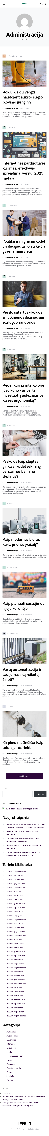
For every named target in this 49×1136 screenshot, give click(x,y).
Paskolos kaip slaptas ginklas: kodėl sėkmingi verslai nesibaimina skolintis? (22, 469)
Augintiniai (11, 1031)
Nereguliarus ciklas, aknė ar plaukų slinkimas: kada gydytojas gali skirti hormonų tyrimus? (26, 825)
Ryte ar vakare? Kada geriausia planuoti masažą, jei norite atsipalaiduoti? (23, 853)
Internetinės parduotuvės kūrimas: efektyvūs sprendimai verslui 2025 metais (24, 171)
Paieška (5, 788)
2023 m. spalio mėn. (15, 1007)
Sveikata (10, 1076)
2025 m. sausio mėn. (15, 947)
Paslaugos (11, 1064)
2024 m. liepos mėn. (15, 971)
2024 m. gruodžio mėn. (16, 951)
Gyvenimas (11, 1040)
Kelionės (6, 1093)
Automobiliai (12, 1036)
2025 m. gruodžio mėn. (16, 903)
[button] (45, 4)
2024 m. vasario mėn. (15, 991)
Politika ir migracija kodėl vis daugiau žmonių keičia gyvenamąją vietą (24, 246)
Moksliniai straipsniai (16, 1056)
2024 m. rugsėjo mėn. (15, 963)
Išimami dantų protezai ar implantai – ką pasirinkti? (24, 846)
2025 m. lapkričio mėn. (16, 907)
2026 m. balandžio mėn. (17, 887)
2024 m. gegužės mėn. (16, 979)
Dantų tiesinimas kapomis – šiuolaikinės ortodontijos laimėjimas (23, 839)
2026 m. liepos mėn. (15, 875)
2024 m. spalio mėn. (15, 959)
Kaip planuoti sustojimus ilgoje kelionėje (23, 606)
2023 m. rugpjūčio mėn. (16, 1015)
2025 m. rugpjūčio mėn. (16, 919)
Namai (9, 1060)
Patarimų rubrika (14, 1068)
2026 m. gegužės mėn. (16, 883)
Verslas (10, 1080)
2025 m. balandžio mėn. (17, 935)
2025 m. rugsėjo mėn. (15, 915)
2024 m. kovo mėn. (14, 987)
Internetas (11, 1044)
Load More (23, 776)
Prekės (9, 1072)
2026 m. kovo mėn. (14, 891)
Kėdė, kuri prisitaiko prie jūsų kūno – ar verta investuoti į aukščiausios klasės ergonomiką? (23, 393)
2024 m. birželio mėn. (16, 975)
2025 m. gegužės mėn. (16, 931)
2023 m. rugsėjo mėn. (15, 1011)
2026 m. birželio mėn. (16, 879)
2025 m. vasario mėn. (15, 943)
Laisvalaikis (11, 1048)
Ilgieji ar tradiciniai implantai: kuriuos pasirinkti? (22, 832)
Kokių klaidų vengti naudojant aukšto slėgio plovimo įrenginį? (23, 97)
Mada (9, 1052)
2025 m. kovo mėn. (14, 939)
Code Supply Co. (33, 1129)
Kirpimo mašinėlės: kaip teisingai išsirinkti (23, 745)
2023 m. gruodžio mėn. (16, 999)
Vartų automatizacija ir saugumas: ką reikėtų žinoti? (22, 674)
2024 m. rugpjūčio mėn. (16, 967)
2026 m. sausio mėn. (15, 899)
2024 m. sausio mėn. (15, 995)
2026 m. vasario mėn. (15, 895)
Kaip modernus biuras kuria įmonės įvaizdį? (21, 542)
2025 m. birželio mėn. (16, 927)
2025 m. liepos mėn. (15, 923)
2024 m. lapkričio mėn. (16, 955)
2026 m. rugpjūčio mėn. (16, 871)
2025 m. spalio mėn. (15, 911)
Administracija (11, 108)
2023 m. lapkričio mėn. (16, 1003)
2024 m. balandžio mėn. (17, 983)
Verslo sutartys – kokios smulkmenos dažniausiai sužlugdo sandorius (23, 317)
